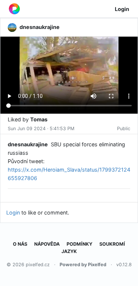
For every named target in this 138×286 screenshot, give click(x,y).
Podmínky (79, 244)
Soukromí (112, 244)
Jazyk (69, 251)
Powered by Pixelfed (83, 264)
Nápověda (47, 244)
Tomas (38, 119)
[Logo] (14, 8)
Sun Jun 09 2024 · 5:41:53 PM (41, 128)
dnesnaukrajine (28, 144)
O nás (20, 244)
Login (122, 9)
